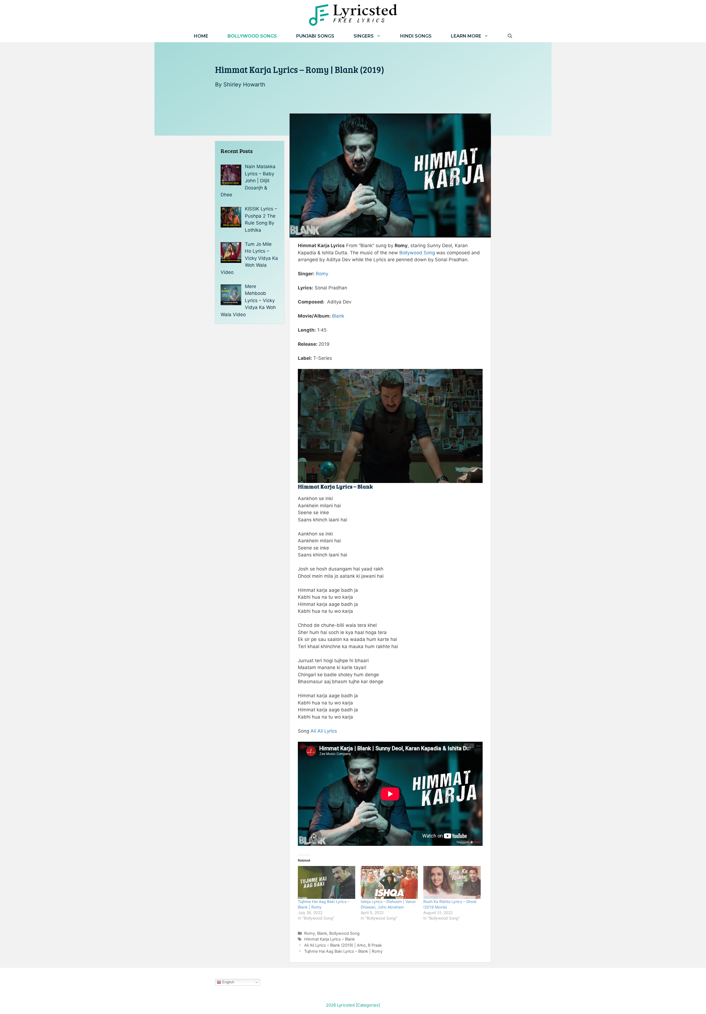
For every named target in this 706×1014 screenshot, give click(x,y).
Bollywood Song (417, 252)
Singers (364, 36)
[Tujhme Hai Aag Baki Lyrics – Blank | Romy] (326, 882)
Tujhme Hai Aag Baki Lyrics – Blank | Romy (343, 951)
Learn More (466, 36)
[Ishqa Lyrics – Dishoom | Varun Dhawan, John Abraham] (389, 882)
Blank (338, 316)
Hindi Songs (416, 36)
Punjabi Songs (315, 36)
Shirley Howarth (244, 84)
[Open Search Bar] (510, 36)
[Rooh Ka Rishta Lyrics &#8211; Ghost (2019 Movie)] (452, 882)
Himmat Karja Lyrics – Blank (329, 939)
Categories (368, 1005)
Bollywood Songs (252, 36)
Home (201, 36)
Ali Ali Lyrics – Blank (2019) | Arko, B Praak (343, 945)
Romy (322, 273)
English (227, 982)
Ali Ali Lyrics (324, 731)
